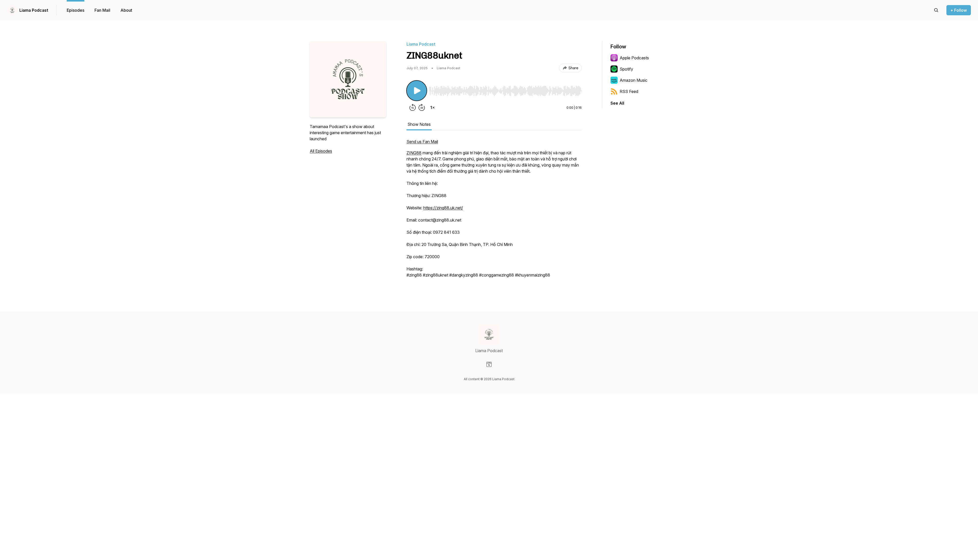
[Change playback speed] (432, 107)
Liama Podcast (33, 10)
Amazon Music (633, 80)
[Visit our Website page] (489, 364)
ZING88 (414, 152)
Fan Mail (102, 10)
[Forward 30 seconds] (421, 107)
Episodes (75, 10)
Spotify (626, 69)
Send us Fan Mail (422, 141)
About (126, 10)
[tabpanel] (494, 211)
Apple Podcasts (634, 57)
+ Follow (958, 10)
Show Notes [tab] (419, 124)
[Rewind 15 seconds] (412, 107)
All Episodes (321, 151)
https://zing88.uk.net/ (443, 207)
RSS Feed (629, 91)
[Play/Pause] (416, 90)
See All (617, 103)
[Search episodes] (936, 10)
